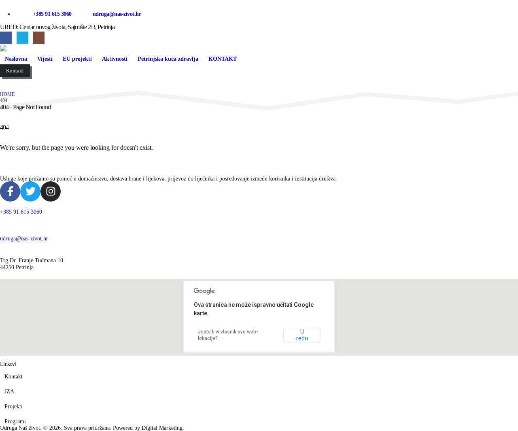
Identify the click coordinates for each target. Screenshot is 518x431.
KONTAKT (222, 59)
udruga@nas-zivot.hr (117, 14)
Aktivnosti (114, 59)
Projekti (13, 406)
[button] (6, 80)
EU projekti (77, 59)
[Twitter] (30, 191)
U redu (302, 335)
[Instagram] (39, 37)
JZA (9, 391)
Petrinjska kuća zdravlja (168, 59)
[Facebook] (6, 37)
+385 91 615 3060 (53, 14)
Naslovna (16, 59)
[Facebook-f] (10, 191)
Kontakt (13, 376)
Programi (15, 421)
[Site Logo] (24, 48)
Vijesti (45, 59)
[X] (22, 37)
